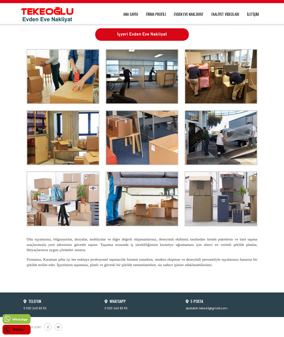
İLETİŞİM (254, 14)
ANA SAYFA (131, 14)
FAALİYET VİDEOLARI (226, 14)
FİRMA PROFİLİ (157, 14)
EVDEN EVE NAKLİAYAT (189, 14)
